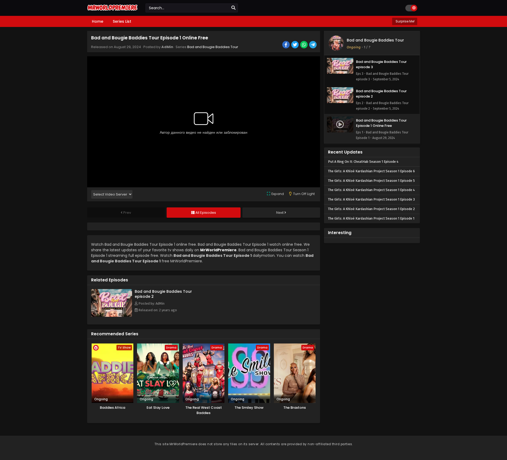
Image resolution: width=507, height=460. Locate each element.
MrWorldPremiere (218, 250)
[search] (233, 7)
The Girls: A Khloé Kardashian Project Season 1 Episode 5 (371, 181)
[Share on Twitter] (295, 45)
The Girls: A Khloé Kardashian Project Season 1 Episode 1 (371, 218)
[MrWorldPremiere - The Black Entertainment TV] (112, 11)
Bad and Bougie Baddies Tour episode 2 (163, 294)
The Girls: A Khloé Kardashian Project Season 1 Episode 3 (371, 199)
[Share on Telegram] (313, 45)
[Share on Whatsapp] (304, 45)
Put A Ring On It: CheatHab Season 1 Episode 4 (363, 162)
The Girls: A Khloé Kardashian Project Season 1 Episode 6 (371, 171)
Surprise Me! (405, 21)
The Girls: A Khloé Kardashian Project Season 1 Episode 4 (371, 190)
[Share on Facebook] (286, 45)
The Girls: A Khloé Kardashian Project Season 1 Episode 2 (371, 209)
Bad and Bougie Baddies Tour (212, 46)
